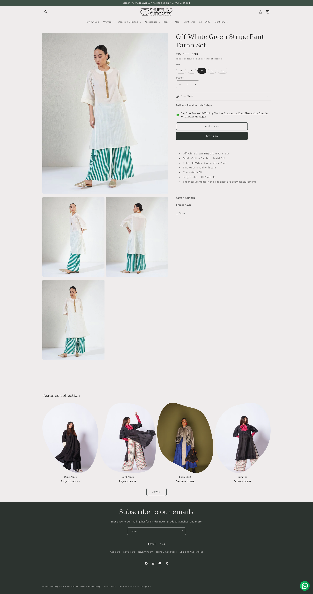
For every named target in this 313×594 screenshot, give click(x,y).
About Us (115, 552)
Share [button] (182, 213)
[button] (46, 11)
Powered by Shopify (76, 586)
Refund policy (94, 586)
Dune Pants (70, 477)
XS (181, 70)
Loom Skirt (185, 477)
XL (222, 70)
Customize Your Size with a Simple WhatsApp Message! (224, 115)
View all (156, 491)
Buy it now (212, 135)
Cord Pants (128, 477)
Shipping (195, 59)
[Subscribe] (182, 531)
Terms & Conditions (166, 552)
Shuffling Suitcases (58, 586)
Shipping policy (144, 586)
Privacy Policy (145, 552)
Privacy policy (110, 586)
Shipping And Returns (191, 552)
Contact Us (129, 552)
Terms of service (126, 586)
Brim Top (242, 477)
